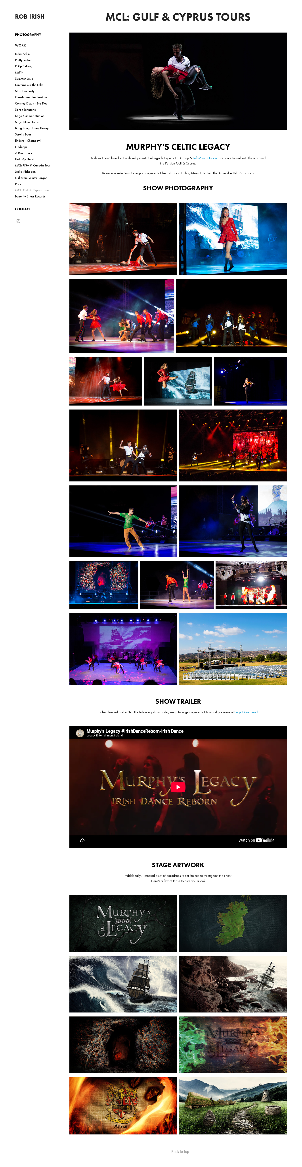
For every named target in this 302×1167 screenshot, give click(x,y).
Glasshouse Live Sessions (31, 97)
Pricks (18, 184)
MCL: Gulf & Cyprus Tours (32, 190)
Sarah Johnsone (25, 110)
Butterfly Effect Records (30, 196)
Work (20, 45)
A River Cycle (24, 153)
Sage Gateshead (246, 712)
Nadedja (21, 147)
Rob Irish (30, 16)
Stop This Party (24, 91)
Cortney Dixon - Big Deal (31, 103)
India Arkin (22, 54)
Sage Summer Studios (29, 116)
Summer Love (24, 79)
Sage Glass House (27, 122)
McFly (19, 72)
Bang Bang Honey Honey (32, 128)
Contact (23, 209)
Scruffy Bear (23, 134)
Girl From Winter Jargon (31, 178)
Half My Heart (24, 159)
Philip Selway (23, 66)
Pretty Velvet (23, 60)
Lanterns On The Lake (29, 85)
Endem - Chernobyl (27, 141)
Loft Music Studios (205, 158)
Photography (28, 35)
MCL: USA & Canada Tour (32, 165)
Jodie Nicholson (25, 172)
